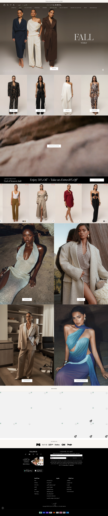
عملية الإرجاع (69, 489)
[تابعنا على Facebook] (41, 454)
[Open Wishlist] (10, 5)
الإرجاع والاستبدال (50, 493)
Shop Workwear (27, 380)
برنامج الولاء (36, 493)
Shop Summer (27, 299)
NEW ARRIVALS (93, 7)
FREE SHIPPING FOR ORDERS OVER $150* (54, 1)
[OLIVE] (25, 221)
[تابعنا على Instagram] (37, 454)
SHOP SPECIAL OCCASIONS (81, 380)
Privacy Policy (65, 465)
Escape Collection (76, 7)
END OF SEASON (64, 7)
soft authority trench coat (50, 221)
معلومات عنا (36, 491)
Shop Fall (81, 299)
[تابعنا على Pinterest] (33, 454)
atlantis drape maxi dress (102, 219)
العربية (19, 5)
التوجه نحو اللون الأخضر (51, 484)
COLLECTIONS (28, 7)
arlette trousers (25, 219)
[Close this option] (3, 508)
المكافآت (68, 480)
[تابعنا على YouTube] (29, 454)
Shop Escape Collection (54, 145)
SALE (20, 7)
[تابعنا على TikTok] (25, 454)
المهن (35, 489)
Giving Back (49, 482)
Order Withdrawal (70, 491)
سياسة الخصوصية (50, 489)
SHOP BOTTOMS (40, 110)
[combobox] (52, 458)
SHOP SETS (13, 110)
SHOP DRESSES (94, 110)
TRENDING (37, 7)
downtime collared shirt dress (75, 221)
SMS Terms (72, 465)
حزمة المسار (69, 487)
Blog (35, 480)
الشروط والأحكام (50, 491)
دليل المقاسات (69, 482)
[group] (54, 180)
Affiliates (36, 482)
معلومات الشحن (50, 487)
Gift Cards (36, 484)
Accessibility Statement (51, 495)
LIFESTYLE (13, 7)
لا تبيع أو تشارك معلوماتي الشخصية (53, 498)
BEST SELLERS (53, 7)
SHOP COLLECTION (54, 68)
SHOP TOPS (68, 110)
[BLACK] (104, 221)
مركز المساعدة (49, 480)
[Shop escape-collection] (54, 39)
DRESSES (45, 7)
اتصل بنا (68, 484)
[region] (54, 39)
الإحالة (35, 487)
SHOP (85, 7)
